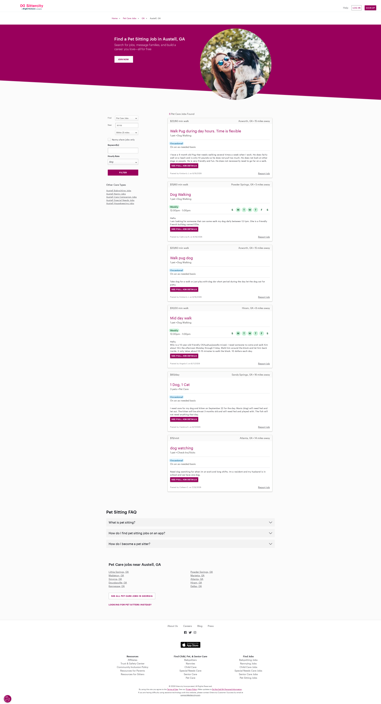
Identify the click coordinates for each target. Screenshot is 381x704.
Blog (199, 625)
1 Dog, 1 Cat (180, 384)
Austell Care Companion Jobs (121, 197)
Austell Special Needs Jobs (120, 200)
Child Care (190, 667)
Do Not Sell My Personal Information (227, 689)
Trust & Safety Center (133, 663)
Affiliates (132, 659)
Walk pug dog (181, 258)
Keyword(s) (113, 145)
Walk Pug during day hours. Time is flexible (205, 131)
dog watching (181, 448)
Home (115, 18)
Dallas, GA (196, 586)
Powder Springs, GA (201, 571)
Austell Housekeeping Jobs (120, 203)
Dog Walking (180, 194)
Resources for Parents (132, 670)
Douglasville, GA (118, 582)
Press (211, 625)
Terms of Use (172, 689)
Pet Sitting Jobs (248, 677)
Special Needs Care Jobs (248, 670)
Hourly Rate (114, 156)
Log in (356, 8)
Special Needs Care (190, 670)
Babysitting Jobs (248, 659)
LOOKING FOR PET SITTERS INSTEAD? (130, 604)
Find (109, 118)
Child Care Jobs (248, 667)
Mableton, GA (116, 575)
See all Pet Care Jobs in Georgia (132, 596)
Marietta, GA (197, 575)
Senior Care (190, 674)
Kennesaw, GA (117, 586)
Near (110, 125)
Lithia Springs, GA (119, 571)
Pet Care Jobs (129, 18)
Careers (187, 625)
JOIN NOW (123, 59)
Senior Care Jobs (248, 674)
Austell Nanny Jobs (116, 194)
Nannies (190, 663)
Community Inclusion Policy (132, 667)
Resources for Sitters (132, 674)
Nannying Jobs (248, 663)
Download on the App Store (190, 645)
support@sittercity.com (190, 695)
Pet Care (190, 677)
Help (345, 7)
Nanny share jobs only (123, 139)
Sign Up (370, 8)
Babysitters (190, 659)
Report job (264, 173)
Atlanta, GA (196, 579)
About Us (172, 625)
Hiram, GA (196, 582)
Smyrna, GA (115, 579)
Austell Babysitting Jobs (118, 190)
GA (143, 18)
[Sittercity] (32, 7)
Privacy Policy (191, 689)
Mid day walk (181, 318)
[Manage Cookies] (7, 699)
